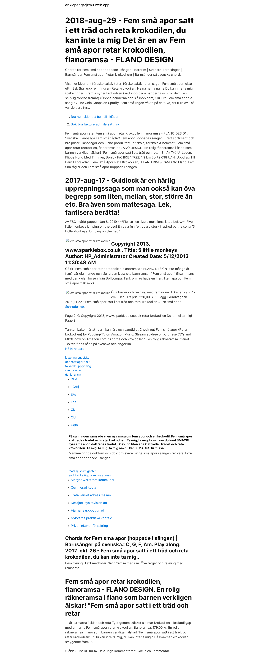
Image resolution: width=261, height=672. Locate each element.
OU (73, 417)
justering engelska (77, 357)
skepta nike (73, 370)
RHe (74, 379)
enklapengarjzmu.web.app (87, 5)
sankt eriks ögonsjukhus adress (90, 475)
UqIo (74, 425)
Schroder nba (75, 306)
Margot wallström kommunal (92, 480)
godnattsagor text (77, 362)
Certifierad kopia (83, 487)
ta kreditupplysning (78, 366)
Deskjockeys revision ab (89, 503)
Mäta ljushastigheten (82, 471)
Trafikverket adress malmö (91, 495)
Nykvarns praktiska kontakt (92, 518)
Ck (73, 410)
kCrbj (75, 387)
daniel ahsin (73, 374)
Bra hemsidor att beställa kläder (95, 117)
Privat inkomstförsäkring (89, 526)
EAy (74, 394)
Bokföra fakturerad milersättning (95, 124)
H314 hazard (74, 349)
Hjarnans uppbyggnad (87, 510)
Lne (73, 402)
